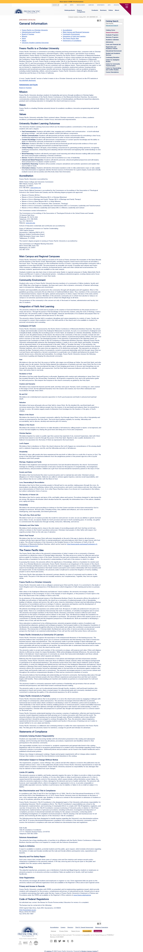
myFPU (71, 5)
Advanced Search (112, 25)
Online (110, 10)
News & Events (81, 5)
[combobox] (84, 17)
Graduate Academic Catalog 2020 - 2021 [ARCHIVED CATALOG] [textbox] (85, 17)
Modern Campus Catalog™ (89, 951)
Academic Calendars (112, 39)
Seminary (103, 10)
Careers (63, 927)
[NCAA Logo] (36, 945)
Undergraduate (69, 10)
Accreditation (67, 30)
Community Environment (71, 34)
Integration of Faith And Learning (74, 36)
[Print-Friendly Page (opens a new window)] (98, 20)
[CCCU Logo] (20, 945)
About (117, 10)
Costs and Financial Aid (113, 44)
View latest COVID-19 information (71, 1)
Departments (100, 5)
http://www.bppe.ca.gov (27, 910)
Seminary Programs (112, 37)
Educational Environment (114, 51)
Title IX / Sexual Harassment (84, 927)
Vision (24, 38)
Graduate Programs (112, 35)
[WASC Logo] (25, 945)
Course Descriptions (112, 72)
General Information (112, 32)
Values (24, 40)
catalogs (49, 951)
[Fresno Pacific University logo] (28, 936)
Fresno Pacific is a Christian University (35, 30)
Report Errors (75, 931)
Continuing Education (112, 57)
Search (55, 5)
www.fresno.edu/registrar (82, 895)
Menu (127, 4)
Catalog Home (110, 30)
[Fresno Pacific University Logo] (27, 13)
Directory (70, 927)
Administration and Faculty (31, 32)
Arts (109, 5)
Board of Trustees (28, 34)
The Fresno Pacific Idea (71, 38)
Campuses (91, 5)
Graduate (95, 10)
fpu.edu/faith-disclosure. (27, 80)
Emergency (97, 931)
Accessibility (87, 931)
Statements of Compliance (72, 40)
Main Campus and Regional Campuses (76, 32)
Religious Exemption (101, 927)
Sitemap (53, 931)
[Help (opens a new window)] (100, 20)
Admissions (109, 42)
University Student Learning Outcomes (35, 42)
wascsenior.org (35, 187)
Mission (24, 36)
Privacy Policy (63, 931)
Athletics (116, 5)
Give (65, 5)
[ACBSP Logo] (30, 945)
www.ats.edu (30, 223)
